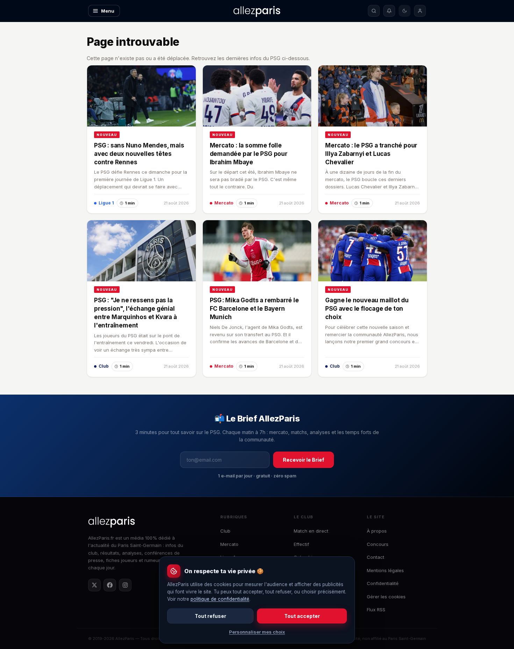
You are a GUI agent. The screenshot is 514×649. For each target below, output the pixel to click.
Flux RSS (376, 609)
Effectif (301, 544)
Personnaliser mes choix (257, 632)
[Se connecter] (420, 11)
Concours (377, 544)
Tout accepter (302, 616)
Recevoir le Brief (303, 460)
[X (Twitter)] (94, 585)
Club (225, 531)
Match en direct (311, 531)
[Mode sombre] (405, 11)
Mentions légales (385, 570)
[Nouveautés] (389, 11)
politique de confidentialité (220, 599)
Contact (375, 557)
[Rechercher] (374, 11)
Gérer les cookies (386, 596)
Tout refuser (210, 616)
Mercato (229, 544)
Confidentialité (383, 583)
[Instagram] (125, 585)
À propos (377, 531)
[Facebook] (109, 585)
